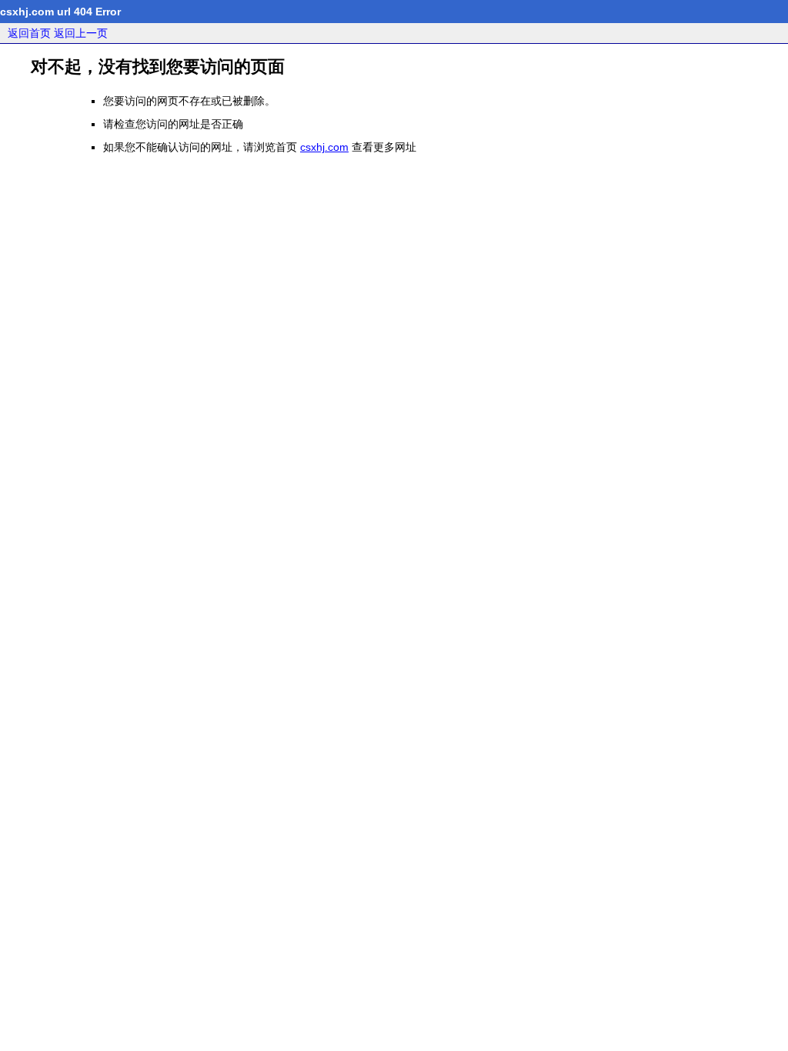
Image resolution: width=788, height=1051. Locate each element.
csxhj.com (324, 147)
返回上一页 (81, 33)
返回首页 (29, 33)
